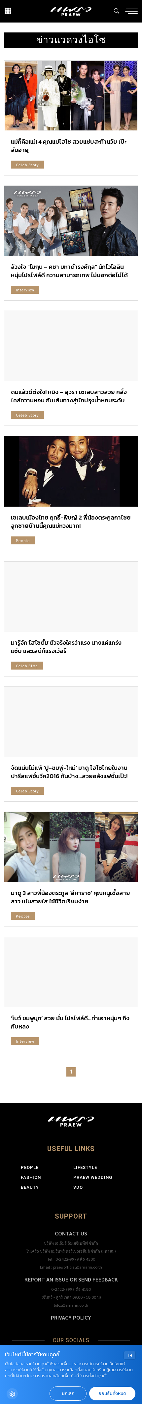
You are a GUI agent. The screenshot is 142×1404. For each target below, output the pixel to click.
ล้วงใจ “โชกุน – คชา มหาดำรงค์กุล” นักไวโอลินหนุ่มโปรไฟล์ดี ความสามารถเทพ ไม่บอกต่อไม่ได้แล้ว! (69, 275)
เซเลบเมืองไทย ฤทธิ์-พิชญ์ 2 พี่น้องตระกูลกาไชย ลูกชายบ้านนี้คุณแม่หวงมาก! (71, 521)
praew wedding (92, 1177)
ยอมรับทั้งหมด (112, 1393)
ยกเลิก (68, 1393)
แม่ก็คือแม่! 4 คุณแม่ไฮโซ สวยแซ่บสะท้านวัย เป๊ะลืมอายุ (68, 145)
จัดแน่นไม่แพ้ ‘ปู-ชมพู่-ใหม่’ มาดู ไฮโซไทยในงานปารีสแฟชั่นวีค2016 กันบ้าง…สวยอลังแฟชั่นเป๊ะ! (69, 771)
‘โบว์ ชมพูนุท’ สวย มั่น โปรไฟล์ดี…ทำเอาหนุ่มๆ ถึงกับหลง (70, 1022)
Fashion (31, 1177)
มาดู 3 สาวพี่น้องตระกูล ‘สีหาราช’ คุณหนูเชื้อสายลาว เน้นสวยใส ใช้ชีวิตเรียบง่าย (70, 897)
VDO (78, 1187)
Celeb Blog (27, 665)
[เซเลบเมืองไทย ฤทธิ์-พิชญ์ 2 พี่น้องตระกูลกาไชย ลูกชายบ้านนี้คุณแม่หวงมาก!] (71, 471)
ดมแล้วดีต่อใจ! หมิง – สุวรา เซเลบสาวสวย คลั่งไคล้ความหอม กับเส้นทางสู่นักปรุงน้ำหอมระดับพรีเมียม (69, 400)
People (23, 540)
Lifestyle (85, 1167)
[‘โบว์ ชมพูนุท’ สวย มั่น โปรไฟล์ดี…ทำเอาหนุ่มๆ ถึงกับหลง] (71, 972)
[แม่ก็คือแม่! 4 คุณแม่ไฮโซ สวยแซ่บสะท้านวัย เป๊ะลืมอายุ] (71, 96)
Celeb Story (27, 164)
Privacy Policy (71, 1317)
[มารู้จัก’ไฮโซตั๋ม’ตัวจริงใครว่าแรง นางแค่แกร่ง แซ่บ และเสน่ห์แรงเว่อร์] (71, 597)
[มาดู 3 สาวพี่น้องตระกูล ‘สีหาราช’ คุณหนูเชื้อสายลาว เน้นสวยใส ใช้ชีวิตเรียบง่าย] (71, 847)
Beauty (30, 1187)
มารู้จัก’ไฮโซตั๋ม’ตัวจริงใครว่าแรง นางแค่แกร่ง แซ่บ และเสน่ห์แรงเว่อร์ (66, 646)
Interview (25, 289)
